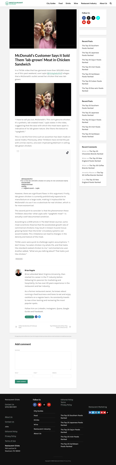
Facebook (38, 311)
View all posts (29, 317)
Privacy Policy (10, 436)
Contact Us (9, 404)
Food (61, 3)
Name (17, 372)
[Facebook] (84, 18)
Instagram (51, 308)
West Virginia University (49, 274)
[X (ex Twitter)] (89, 18)
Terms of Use (10, 441)
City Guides (51, 3)
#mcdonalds (25, 183)
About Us (103, 3)
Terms (63, 402)
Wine (76, 3)
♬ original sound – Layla (30, 188)
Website (54, 372)
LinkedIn (41, 308)
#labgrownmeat (27, 184)
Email (35, 372)
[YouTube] (84, 22)
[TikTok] (98, 18)
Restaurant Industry (89, 3)
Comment (17, 350)
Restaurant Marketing (98, 407)
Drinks (68, 3)
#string (23, 186)
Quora (59, 308)
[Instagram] (93, 18)
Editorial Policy (11, 431)
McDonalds (19, 259)
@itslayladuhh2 (54, 73)
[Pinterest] (89, 22)
